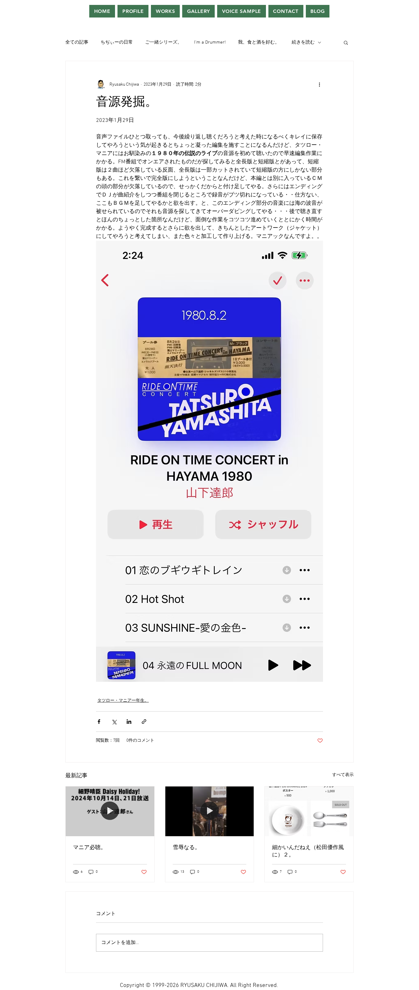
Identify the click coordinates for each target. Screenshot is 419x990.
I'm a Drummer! (210, 42)
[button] (346, 42)
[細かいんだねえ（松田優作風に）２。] (309, 811)
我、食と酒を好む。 (258, 42)
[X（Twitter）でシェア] (114, 721)
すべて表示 (343, 775)
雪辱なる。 (186, 847)
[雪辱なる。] (209, 811)
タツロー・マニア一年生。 (123, 700)
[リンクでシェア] (144, 721)
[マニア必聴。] (110, 811)
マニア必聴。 (89, 847)
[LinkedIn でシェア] (129, 721)
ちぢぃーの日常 (117, 42)
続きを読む (303, 42)
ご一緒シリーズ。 (163, 42)
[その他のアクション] (319, 84)
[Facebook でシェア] (99, 721)
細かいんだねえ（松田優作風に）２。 (308, 851)
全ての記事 (76, 42)
